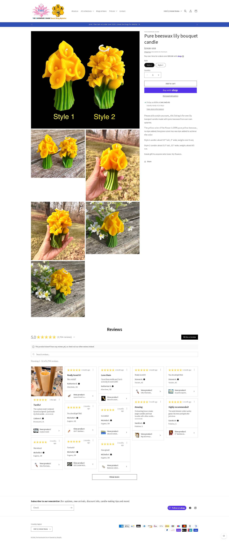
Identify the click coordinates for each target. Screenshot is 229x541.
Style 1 (149, 65)
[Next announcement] (197, 24)
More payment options (170, 96)
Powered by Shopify (55, 537)
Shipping (147, 52)
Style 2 (160, 65)
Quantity (147, 70)
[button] (87, 11)
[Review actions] (59, 399)
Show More (49, 414)
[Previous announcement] (31, 24)
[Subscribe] (71, 508)
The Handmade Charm (42, 537)
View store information (155, 109)
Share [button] (149, 161)
